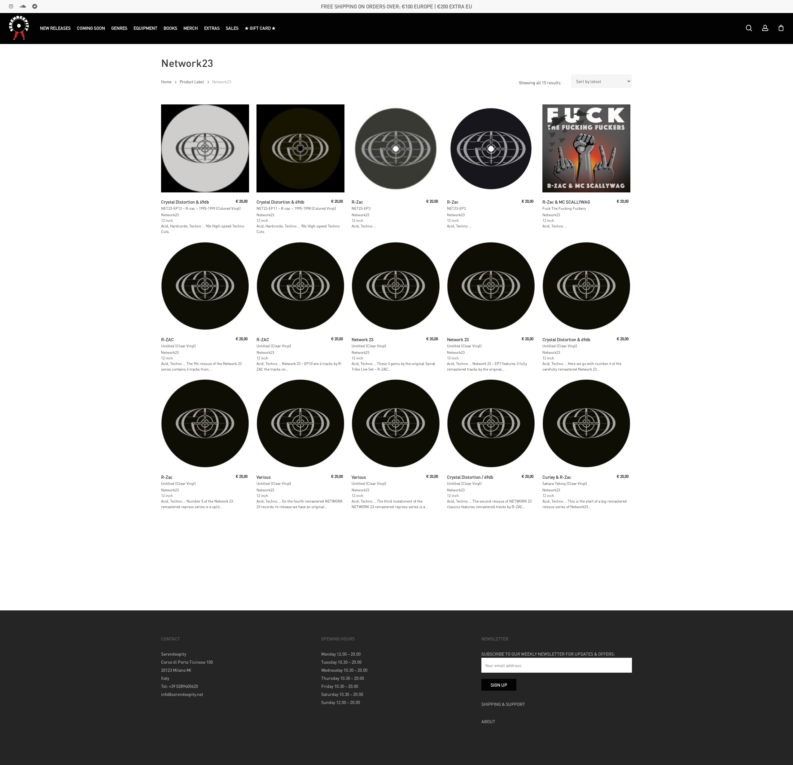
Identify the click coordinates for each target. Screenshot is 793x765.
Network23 (170, 215)
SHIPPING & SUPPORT (503, 704)
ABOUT (488, 721)
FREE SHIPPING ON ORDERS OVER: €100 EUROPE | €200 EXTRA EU (396, 6)
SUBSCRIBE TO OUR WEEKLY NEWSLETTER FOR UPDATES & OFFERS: (548, 654)
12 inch (167, 220)
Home (166, 81)
